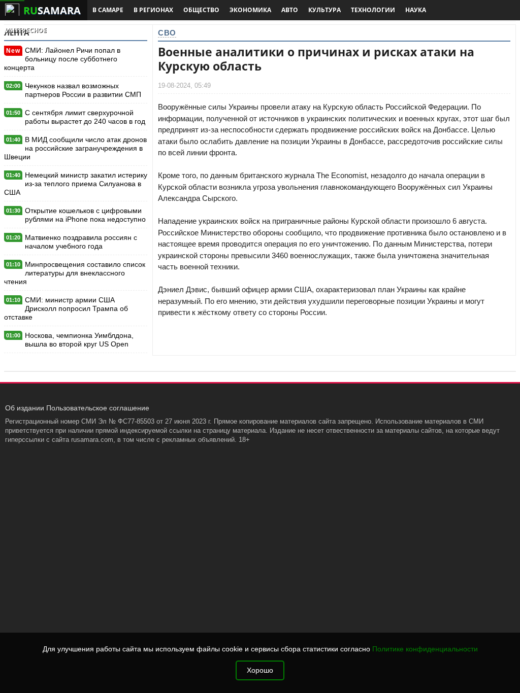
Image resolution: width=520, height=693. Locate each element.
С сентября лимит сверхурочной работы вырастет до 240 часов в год (85, 117)
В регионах (153, 10)
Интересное (26, 30)
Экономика (250, 10)
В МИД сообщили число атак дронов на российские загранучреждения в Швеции (75, 148)
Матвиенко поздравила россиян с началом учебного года (81, 241)
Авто (289, 10)
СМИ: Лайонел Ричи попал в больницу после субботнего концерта (62, 59)
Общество (201, 10)
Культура (324, 10)
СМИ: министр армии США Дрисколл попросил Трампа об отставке (66, 308)
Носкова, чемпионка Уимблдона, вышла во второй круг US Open (79, 339)
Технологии (373, 10)
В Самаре (107, 10)
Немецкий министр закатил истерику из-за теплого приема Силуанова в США (75, 183)
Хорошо (260, 670)
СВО (167, 32)
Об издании (24, 408)
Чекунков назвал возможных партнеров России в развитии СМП (83, 90)
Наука (415, 10)
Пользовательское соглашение (97, 408)
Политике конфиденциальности (425, 649)
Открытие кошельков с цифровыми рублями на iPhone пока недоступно (85, 214)
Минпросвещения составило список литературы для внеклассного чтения (74, 273)
